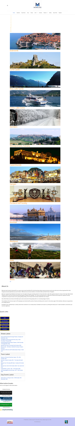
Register (60, 12)
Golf (35, 12)
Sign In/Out (55, 12)
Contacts (40, 12)
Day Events (23, 12)
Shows (32, 12)
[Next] (10, 281)
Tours (28, 12)
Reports (45, 12)
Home (14, 12)
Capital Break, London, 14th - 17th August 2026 (10, 368)
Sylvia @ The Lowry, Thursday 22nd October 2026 (11, 345)
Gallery (50, 12)
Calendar (18, 12)
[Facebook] (7, 5)
